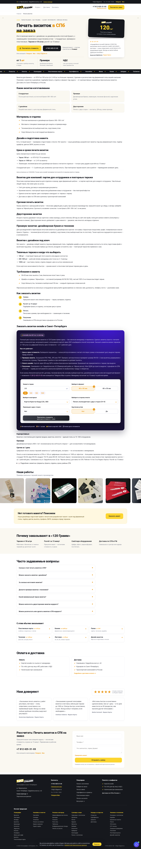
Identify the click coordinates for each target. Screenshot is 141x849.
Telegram (118, 1)
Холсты (11, 71)
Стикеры (35, 817)
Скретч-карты (37, 826)
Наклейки (76, 71)
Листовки (17, 817)
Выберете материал (30, 397)
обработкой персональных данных (105, 764)
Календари (24, 71)
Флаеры (16, 819)
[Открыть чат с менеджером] (136, 844)
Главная (19, 13)
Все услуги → (81, 801)
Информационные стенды (60, 826)
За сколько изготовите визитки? (30, 582)
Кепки (73, 819)
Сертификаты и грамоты (84, 792)
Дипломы (94, 822)
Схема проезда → (22, 794)
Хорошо (97, 844)
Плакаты (55, 819)
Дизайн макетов (115, 835)
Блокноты (74, 828)
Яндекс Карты (107, 55)
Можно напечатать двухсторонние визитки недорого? (38, 604)
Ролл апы (55, 822)
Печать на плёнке (38, 822)
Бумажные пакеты (115, 819)
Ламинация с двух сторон (31, 407)
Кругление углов (77, 407)
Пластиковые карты (42, 71)
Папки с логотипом (83, 784)
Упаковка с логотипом (116, 815)
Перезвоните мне (101, 8)
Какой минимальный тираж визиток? (32, 597)
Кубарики (74, 830)
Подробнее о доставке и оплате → (85, 673)
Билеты (16, 837)
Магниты (74, 824)
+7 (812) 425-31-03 (35, 375)
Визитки (16, 815)
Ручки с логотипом (77, 835)
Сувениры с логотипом (78, 815)
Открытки (93, 815)
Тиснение (113, 830)
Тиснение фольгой (28, 128)
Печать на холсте (82, 798)
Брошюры (17, 824)
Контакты (55, 7)
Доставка (46, 7)
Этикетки (36, 819)
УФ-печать (113, 824)
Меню (88, 71)
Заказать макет (114, 516)
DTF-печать (113, 826)
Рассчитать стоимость (30, 48)
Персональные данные (24, 796)
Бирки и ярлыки (38, 824)
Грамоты (93, 819)
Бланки (16, 830)
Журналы (16, 828)
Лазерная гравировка (116, 828)
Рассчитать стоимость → (46, 418)
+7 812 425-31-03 (99, 6)
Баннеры (55, 817)
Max (123, 1)
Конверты (17, 833)
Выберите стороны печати (81, 397)
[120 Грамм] (24, 7)
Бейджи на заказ (82, 786)
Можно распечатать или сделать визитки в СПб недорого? (40, 611)
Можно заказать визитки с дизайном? (33, 575)
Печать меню (81, 789)
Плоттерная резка (115, 833)
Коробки (112, 817)
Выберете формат (78, 384)
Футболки (74, 817)
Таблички (123, 71)
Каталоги (16, 826)
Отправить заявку (98, 760)
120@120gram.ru (97, 1)
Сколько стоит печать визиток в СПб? (32, 568)
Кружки (74, 822)
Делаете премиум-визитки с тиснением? (33, 590)
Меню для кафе (18, 835)
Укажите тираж (28, 384)
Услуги (37, 7)
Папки (98, 71)
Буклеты (16, 822)
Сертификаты (61, 71)
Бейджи (110, 71)
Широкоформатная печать (60, 815)
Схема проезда (47, 1)
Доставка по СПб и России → (111, 793)
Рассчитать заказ (116, 7)
